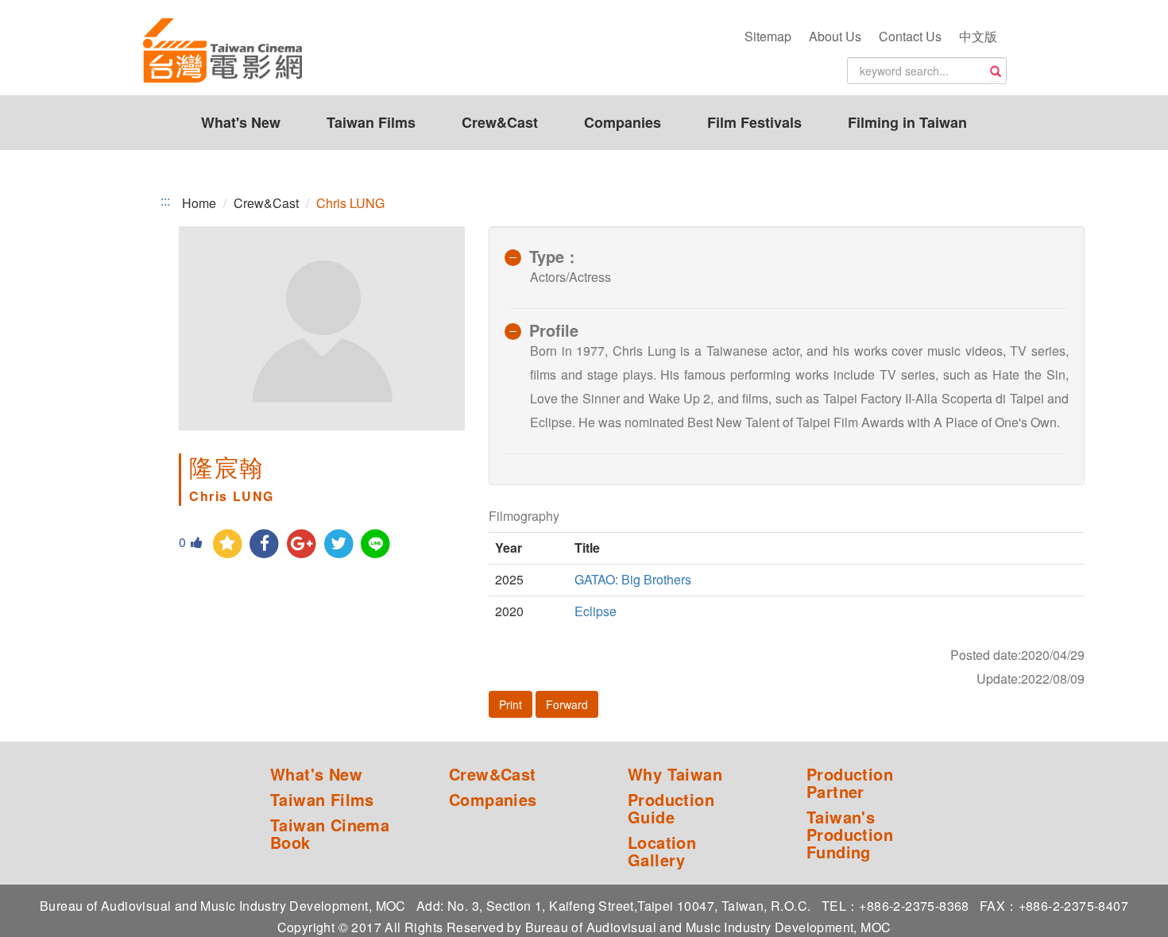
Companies (622, 122)
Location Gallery (662, 851)
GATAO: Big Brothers (632, 579)
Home (199, 203)
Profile (553, 329)
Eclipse (595, 611)
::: (165, 201)
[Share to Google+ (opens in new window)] (301, 544)
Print (510, 704)
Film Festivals (754, 122)
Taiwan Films (371, 122)
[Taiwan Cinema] (222, 51)
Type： (554, 256)
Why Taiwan (675, 774)
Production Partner (849, 782)
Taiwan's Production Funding (849, 834)
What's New (240, 122)
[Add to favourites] (228, 544)
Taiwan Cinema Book (329, 833)
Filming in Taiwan (907, 122)
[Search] (995, 71)
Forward (567, 704)
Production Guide (671, 808)
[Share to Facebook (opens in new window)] (265, 544)
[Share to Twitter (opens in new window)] (339, 544)
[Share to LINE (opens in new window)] (376, 544)
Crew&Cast (500, 122)
